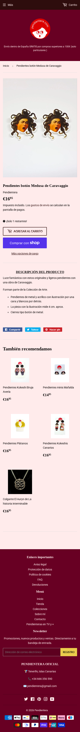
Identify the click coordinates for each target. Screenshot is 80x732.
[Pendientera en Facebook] (32, 699)
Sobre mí (40, 614)
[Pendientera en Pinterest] (39, 699)
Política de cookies (40, 574)
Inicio (6, 65)
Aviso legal (40, 564)
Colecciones (40, 609)
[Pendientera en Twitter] (26, 699)
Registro (69, 652)
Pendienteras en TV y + (40, 624)
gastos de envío (40, 205)
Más (10, 4)
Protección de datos (40, 569)
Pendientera (41, 710)
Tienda (40, 604)
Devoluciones (40, 584)
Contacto (40, 619)
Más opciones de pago (24, 253)
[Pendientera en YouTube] (52, 699)
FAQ (40, 579)
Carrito (72, 4)
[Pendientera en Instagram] (46, 699)
